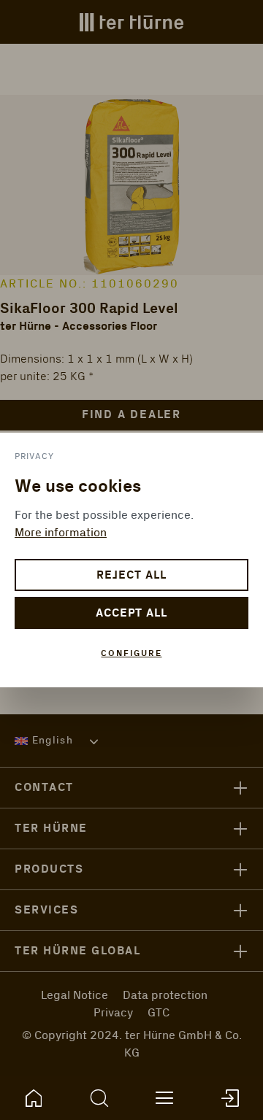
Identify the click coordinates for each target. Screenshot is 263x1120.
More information (61, 532)
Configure (131, 653)
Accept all (132, 613)
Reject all (131, 575)
